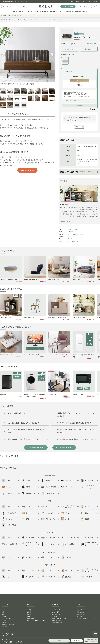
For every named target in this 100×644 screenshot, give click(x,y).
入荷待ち (79, 105)
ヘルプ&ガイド (86, 1)
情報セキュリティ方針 (58, 620)
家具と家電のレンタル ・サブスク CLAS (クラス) (14, 1)
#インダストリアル (73, 241)
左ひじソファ (89, 49)
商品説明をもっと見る (27, 170)
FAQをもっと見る (79, 127)
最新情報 (29, 614)
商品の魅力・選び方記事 (8, 624)
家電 (3, 612)
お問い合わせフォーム (58, 622)
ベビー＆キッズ (6, 620)
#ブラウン (70, 238)
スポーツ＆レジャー (7, 618)
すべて (19, 20)
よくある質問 (94, 1)
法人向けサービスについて (84, 610)
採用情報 (29, 612)
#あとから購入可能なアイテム (75, 234)
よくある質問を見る (35, 447)
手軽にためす (80, 612)
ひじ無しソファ (70, 49)
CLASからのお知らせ (75, 1)
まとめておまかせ (82, 614)
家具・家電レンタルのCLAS (8, 20)
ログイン (85, 6)
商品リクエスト (6, 626)
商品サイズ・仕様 (67, 140)
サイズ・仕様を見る (91, 44)
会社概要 (29, 610)
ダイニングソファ (40, 20)
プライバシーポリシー (58, 614)
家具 (25, 20)
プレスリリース (31, 616)
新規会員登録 (69, 6)
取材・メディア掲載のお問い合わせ (36, 620)
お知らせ (4, 622)
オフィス (4, 616)
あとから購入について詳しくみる (71, 101)
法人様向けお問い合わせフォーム (86, 618)
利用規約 (54, 616)
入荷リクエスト (77, 640)
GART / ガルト (71, 231)
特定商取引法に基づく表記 (59, 618)
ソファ (31, 20)
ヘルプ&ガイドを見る (63, 447)
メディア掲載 (30, 618)
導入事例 (79, 616)
